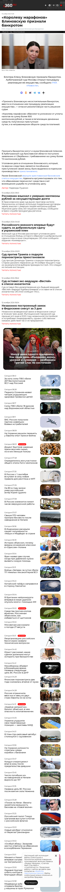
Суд (11, 32)
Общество (5, 32)
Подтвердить (31, 883)
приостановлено (28, 171)
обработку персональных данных (34, 872)
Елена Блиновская (19, 32)
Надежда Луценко (18, 188)
